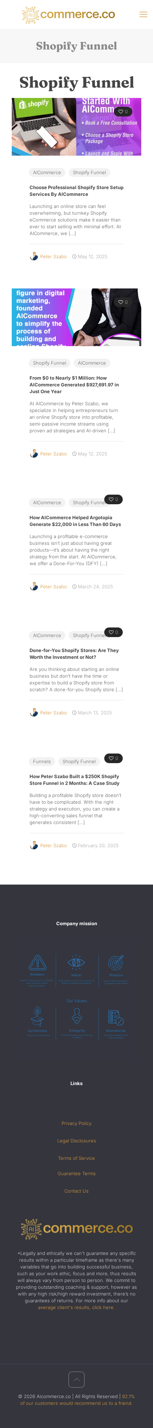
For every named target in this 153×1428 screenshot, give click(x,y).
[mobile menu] (143, 14)
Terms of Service (76, 1158)
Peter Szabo (53, 256)
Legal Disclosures (76, 1140)
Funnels (42, 761)
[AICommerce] (76, 14)
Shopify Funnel (89, 172)
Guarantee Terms (77, 1173)
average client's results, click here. (76, 1307)
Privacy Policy (76, 1123)
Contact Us (76, 1191)
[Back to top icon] (76, 1379)
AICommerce (47, 172)
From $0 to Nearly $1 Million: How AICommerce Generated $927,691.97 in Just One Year (74, 384)
